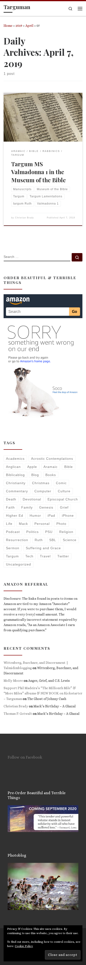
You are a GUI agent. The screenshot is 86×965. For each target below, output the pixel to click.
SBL (52, 540)
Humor (35, 515)
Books (50, 475)
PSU (49, 532)
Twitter (63, 556)
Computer (42, 491)
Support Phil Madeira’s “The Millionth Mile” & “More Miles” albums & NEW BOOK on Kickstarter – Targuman (43, 693)
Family (27, 507)
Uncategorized (18, 564)
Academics (15, 458)
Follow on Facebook (25, 757)
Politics (32, 532)
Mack (23, 524)
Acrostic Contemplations (52, 458)
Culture (64, 491)
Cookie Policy (24, 946)
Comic (61, 483)
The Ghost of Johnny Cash (46, 699)
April (29, 26)
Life (9, 524)
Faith (10, 507)
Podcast (13, 532)
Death (11, 499)
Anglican (13, 467)
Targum (12, 556)
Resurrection (17, 540)
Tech (29, 556)
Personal (42, 524)
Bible (68, 467)
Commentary (17, 491)
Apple (32, 467)
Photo (61, 524)
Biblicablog (15, 475)
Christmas (40, 483)
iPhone (68, 515)
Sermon (12, 548)
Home (8, 26)
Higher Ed (14, 515)
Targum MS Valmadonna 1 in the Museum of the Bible (38, 172)
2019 (19, 26)
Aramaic (50, 467)
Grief (64, 507)
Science (69, 540)
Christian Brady (24, 217)
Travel (45, 556)
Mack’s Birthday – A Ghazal (54, 706)
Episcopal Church (63, 499)
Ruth (39, 540)
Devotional (32, 499)
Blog (35, 475)
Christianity (16, 483)
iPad (51, 515)
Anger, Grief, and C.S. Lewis (49, 680)
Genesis (46, 507)
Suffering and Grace (43, 548)
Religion (66, 532)
